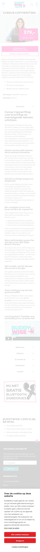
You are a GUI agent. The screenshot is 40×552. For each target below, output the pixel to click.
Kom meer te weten (11, 528)
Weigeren (20, 541)
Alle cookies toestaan (20, 534)
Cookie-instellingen (20, 547)
